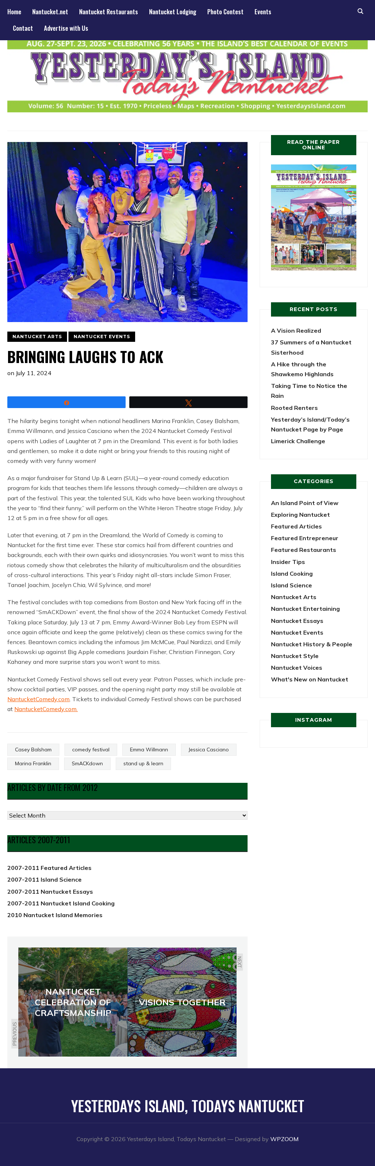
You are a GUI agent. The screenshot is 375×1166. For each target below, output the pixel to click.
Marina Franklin (33, 763)
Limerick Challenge (298, 441)
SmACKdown (87, 763)
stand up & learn (143, 763)
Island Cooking (292, 573)
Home (14, 11)
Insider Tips (288, 561)
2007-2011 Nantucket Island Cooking (61, 903)
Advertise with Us (66, 28)
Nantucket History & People (311, 644)
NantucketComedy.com (38, 699)
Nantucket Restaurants (108, 11)
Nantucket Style (295, 655)
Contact (23, 28)
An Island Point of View (304, 503)
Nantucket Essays (297, 620)
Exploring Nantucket (300, 514)
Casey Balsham (33, 749)
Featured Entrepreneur (304, 538)
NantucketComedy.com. (46, 709)
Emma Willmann (149, 749)
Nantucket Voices (296, 667)
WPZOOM (284, 1139)
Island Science (291, 585)
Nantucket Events (102, 336)
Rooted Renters (294, 407)
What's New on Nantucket (309, 679)
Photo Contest (225, 11)
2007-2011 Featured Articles (49, 867)
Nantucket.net (50, 11)
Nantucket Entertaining (305, 608)
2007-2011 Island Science (44, 879)
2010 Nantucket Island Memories (55, 915)
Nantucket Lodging (172, 11)
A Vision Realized (296, 330)
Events (263, 11)
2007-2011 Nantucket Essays (50, 891)
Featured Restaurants (303, 549)
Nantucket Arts (37, 336)
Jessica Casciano (209, 749)
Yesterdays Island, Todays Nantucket (187, 1106)
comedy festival (90, 749)
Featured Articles (296, 526)
